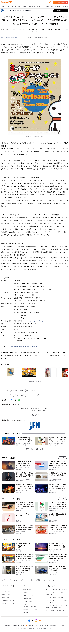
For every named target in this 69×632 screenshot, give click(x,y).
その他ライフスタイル (32, 395)
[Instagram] (36, 620)
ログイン (25, 592)
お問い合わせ (34, 415)
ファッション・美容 (27, 6)
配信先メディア (5, 594)
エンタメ (8, 6)
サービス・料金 (5, 591)
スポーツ (46, 6)
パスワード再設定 (28, 595)
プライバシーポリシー (41, 625)
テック (59, 6)
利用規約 (30, 625)
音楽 (12, 395)
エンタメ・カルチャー (17, 390)
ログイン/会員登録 (61, 2)
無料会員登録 (27, 589)
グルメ (14, 6)
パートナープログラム (18, 625)
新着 (3, 6)
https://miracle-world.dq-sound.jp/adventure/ (23, 346)
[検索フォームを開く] (50, 2)
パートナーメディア (7, 597)
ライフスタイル (38, 6)
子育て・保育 (19, 395)
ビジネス (53, 6)
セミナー (25, 612)
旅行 (18, 6)
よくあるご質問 (27, 601)
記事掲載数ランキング (7, 600)
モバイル (65, 6)
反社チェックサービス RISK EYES (55, 610)
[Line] (19, 400)
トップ (2, 580)
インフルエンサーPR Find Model (55, 597)
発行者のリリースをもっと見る (34, 449)
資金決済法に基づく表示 (57, 625)
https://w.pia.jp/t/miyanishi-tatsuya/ (33, 321)
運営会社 (7, 625)
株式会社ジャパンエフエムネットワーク (12, 37)
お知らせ (25, 604)
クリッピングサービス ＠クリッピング (56, 589)
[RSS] (40, 620)
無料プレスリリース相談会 (31, 609)
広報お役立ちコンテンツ (8, 603)
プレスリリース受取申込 (30, 607)
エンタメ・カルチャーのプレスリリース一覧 (20, 580)
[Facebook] (12, 400)
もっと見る (62, 457)
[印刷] (22, 400)
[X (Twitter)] (15, 400)
